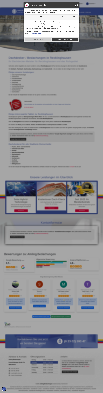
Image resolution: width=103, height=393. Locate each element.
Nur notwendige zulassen (38, 39)
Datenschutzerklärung (37, 33)
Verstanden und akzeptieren (65, 39)
